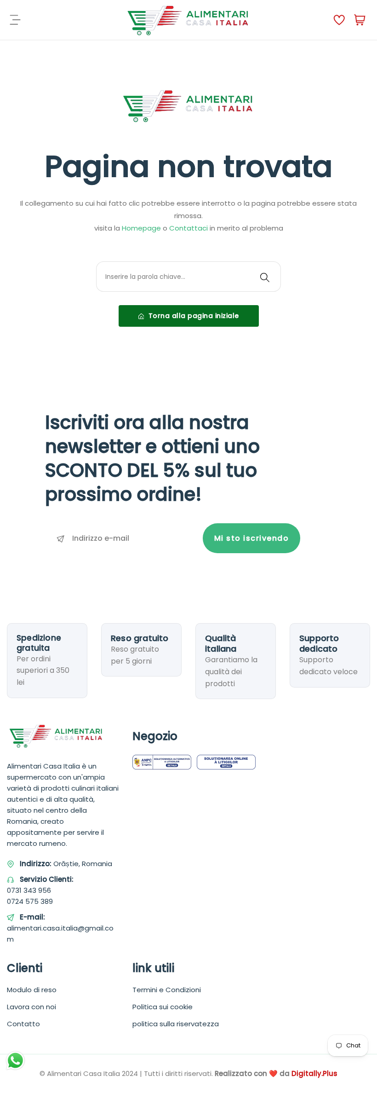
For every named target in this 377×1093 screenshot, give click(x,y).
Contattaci (188, 228)
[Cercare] (264, 276)
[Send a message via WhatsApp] (15, 1060)
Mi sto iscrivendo (251, 538)
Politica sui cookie (162, 1007)
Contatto (23, 1024)
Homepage (141, 228)
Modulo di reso (32, 990)
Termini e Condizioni (166, 990)
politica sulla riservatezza (175, 1024)
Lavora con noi (31, 1007)
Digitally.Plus (314, 1073)
